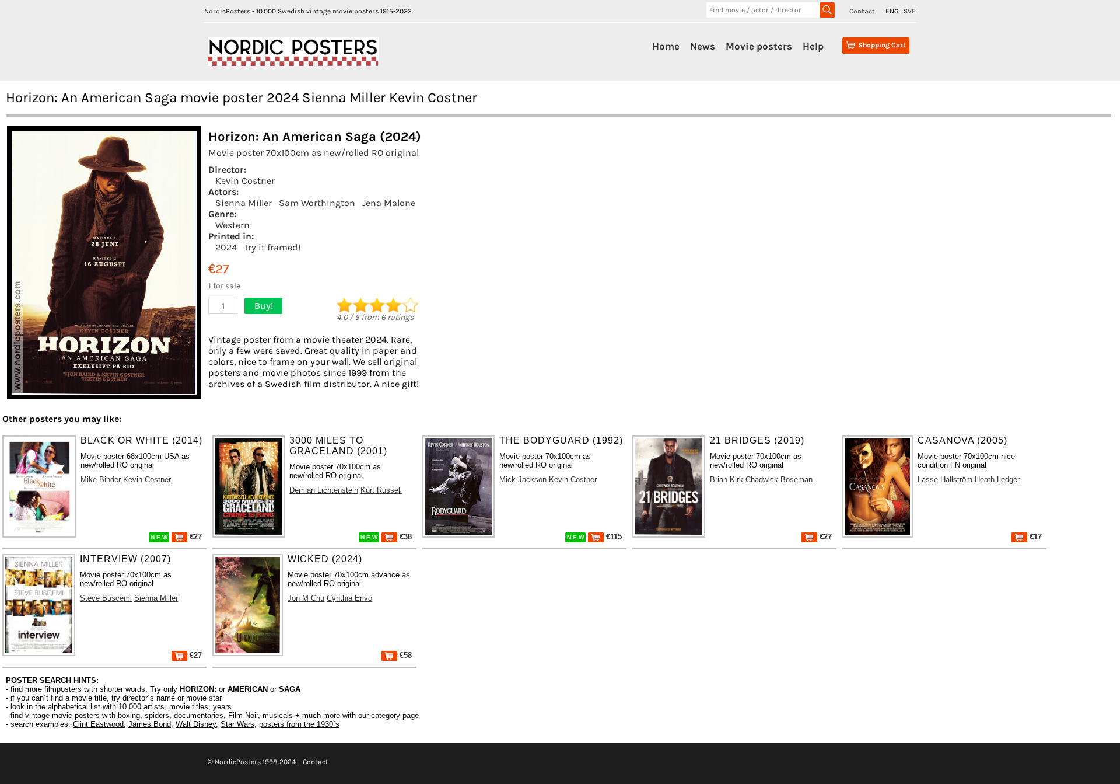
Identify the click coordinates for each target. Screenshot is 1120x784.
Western (232, 225)
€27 (194, 536)
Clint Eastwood (98, 724)
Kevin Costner (245, 180)
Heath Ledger (997, 479)
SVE (910, 11)
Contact (862, 11)
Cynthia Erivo (349, 598)
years (222, 706)
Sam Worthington (317, 202)
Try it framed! (272, 247)
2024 (226, 247)
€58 (404, 655)
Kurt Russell (381, 490)
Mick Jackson (523, 479)
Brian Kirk (726, 479)
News (702, 46)
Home (666, 46)
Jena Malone (388, 202)
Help (813, 46)
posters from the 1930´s (299, 724)
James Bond (149, 724)
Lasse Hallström (945, 479)
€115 (613, 536)
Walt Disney (196, 724)
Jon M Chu (306, 598)
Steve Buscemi (106, 598)
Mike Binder (100, 479)
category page (395, 715)
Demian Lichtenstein (323, 490)
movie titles (188, 706)
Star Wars (237, 724)
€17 (1034, 536)
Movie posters (759, 46)
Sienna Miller (243, 202)
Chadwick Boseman (779, 479)
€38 (404, 536)
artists (154, 706)
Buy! (263, 305)
